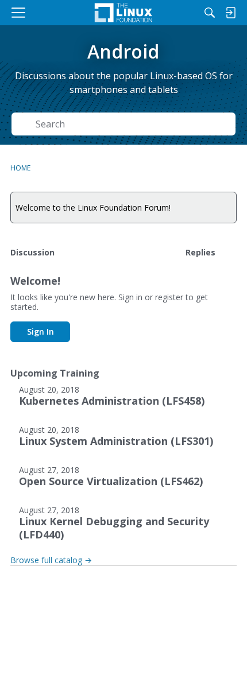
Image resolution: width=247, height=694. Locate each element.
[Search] (209, 12)
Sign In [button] (40, 331)
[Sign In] (230, 12)
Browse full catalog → (51, 560)
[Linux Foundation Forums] (123, 12)
